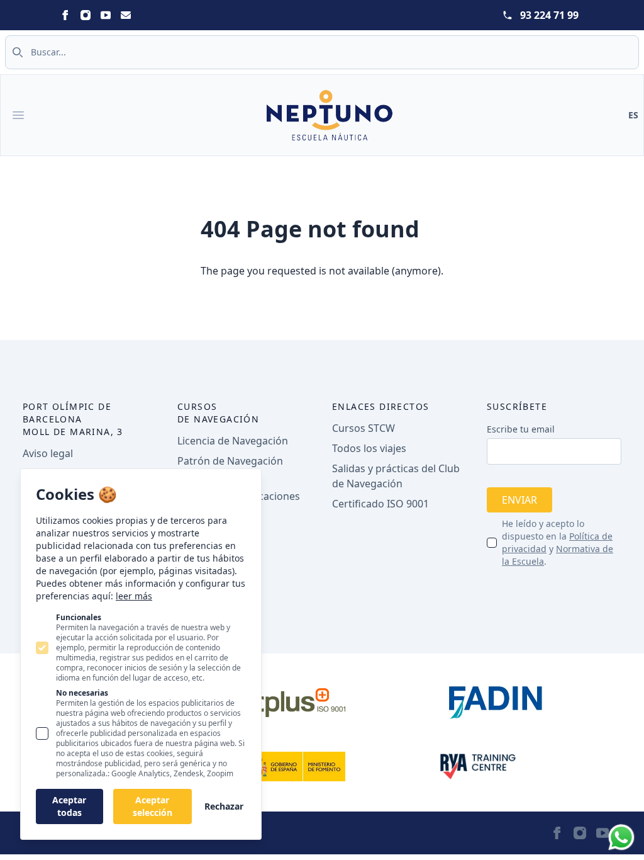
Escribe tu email (521, 429)
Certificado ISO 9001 (380, 504)
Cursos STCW (363, 428)
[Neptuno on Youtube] (106, 15)
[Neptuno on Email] (126, 15)
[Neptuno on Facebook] (65, 15)
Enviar (519, 500)
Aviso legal (48, 453)
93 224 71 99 (549, 15)
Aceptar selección (152, 806)
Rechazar (223, 806)
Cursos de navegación (218, 412)
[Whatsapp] (621, 837)
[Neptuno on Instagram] (85, 15)
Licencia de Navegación (232, 441)
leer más (134, 596)
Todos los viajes (369, 448)
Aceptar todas (69, 806)
